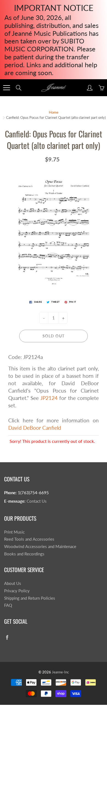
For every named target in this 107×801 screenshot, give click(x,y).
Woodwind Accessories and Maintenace (40, 546)
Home (53, 112)
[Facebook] (7, 637)
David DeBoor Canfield (34, 428)
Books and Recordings (24, 554)
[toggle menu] (6, 88)
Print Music (14, 532)
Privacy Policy (17, 590)
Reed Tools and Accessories (29, 539)
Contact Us (37, 501)
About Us (12, 583)
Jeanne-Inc (60, 672)
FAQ (8, 605)
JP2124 (49, 398)
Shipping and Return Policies (29, 598)
